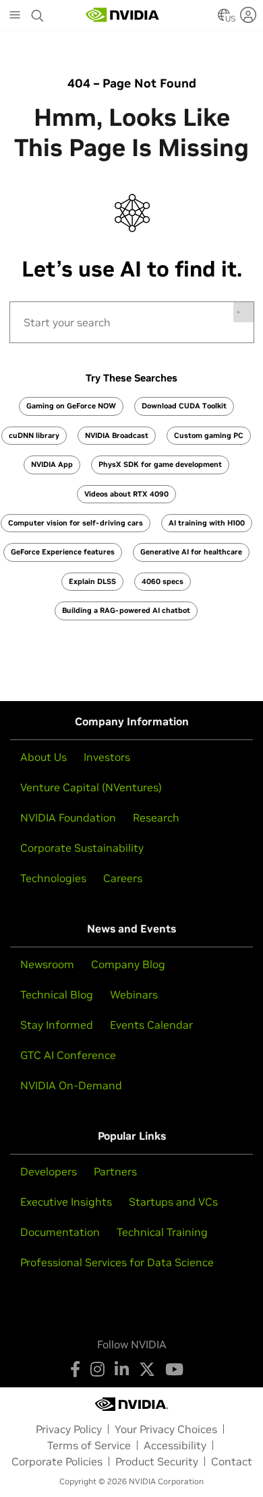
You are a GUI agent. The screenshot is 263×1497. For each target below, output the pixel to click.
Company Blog (128, 964)
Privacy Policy (69, 1429)
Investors (107, 757)
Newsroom (47, 964)
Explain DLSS (92, 581)
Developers (48, 1171)
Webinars (134, 994)
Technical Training (162, 1232)
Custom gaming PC (208, 435)
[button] (224, 19)
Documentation (60, 1232)
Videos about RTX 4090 (126, 494)
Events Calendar (151, 1024)
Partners (115, 1171)
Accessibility (175, 1445)
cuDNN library (34, 435)
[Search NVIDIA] (38, 12)
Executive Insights (66, 1201)
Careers (122, 878)
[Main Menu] (15, 16)
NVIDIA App (52, 464)
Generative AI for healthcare (191, 551)
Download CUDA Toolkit (184, 405)
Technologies (53, 878)
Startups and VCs (173, 1201)
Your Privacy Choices (166, 1429)
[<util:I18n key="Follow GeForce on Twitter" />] (147, 1369)
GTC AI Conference (68, 1055)
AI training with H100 (207, 522)
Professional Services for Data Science (117, 1262)
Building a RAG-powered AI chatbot (126, 610)
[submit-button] (243, 312)
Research (156, 817)
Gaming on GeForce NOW (71, 405)
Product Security (156, 1461)
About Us (43, 757)
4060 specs (162, 581)
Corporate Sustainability (82, 847)
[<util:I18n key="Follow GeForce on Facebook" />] (75, 1369)
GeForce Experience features (63, 551)
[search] (131, 322)
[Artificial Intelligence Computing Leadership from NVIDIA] (123, 15)
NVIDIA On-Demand (71, 1085)
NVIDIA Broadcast (116, 435)
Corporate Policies (57, 1461)
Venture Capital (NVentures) (91, 787)
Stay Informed (56, 1024)
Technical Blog (56, 994)
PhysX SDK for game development (160, 464)
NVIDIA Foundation (68, 817)
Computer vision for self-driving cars (75, 522)
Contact (231, 1461)
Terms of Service (89, 1445)
